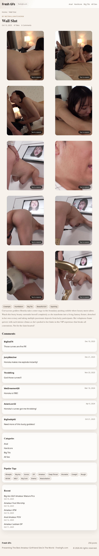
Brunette (64, 474)
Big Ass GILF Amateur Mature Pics (19, 496)
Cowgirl (74, 474)
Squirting (54, 306)
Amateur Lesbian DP (13, 524)
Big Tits (87, 4)
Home (4, 12)
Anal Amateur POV (12, 517)
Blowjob (8, 474)
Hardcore (78, 4)
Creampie (7, 306)
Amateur (42, 474)
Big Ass (17, 474)
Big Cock (24, 478)
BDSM (8, 478)
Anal (71, 4)
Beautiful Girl (41, 306)
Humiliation (19, 306)
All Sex (94, 4)
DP (34, 474)
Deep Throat (53, 474)
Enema (33, 478)
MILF (16, 478)
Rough (83, 474)
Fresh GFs (8, 4)
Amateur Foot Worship (14, 503)
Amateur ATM (10, 510)
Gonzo (26, 474)
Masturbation (45, 478)
